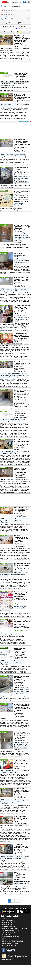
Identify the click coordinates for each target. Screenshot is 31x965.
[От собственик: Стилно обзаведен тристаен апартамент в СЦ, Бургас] (6, 792)
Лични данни (6, 934)
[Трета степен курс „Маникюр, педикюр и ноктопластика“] (6, 623)
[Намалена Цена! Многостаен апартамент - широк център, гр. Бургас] (6, 652)
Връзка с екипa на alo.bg (10, 936)
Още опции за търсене (23, 28)
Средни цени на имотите (10, 930)
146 (18, 900)
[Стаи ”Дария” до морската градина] (6, 820)
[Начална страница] (5, 2)
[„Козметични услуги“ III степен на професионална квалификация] (6, 600)
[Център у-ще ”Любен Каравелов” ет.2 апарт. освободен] (6, 233)
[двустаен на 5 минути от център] (6, 198)
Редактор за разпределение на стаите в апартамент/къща (17, 956)
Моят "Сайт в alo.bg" (9, 921)
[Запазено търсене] (11, 31)
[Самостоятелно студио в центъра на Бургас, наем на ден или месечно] (6, 764)
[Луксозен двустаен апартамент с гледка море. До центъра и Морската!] (6, 281)
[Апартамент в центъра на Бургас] (6, 175)
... (15, 900)
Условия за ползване (9, 932)
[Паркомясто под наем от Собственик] (6, 397)
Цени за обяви (7, 924)
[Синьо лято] (6, 261)
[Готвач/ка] (6, 414)
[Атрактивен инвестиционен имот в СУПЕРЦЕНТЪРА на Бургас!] (6, 849)
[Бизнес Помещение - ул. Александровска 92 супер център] (6, 364)
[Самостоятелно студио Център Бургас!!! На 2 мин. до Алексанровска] (6, 97)
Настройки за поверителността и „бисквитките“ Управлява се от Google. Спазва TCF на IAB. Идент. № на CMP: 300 (13, 942)
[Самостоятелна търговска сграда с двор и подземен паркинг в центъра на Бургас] (6, 143)
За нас (4, 919)
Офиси (4, 938)
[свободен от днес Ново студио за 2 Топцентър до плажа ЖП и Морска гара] (6, 338)
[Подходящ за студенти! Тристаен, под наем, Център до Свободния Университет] (6, 539)
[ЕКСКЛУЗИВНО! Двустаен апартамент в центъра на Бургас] (6, 740)
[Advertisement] (15, 131)
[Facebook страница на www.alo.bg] (8, 949)
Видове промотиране (9, 926)
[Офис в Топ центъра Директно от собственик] (6, 684)
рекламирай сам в (24, 121)
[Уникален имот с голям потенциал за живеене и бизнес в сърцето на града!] (6, 472)
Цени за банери (7, 922)
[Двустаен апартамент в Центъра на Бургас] (6, 568)
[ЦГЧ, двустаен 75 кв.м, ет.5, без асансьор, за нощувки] (6, 878)
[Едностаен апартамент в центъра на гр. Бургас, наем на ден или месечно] (6, 313)
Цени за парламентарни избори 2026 (14, 928)
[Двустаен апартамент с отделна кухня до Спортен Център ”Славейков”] (6, 510)
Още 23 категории (13, 23)
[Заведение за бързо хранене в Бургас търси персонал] (6, 75)
